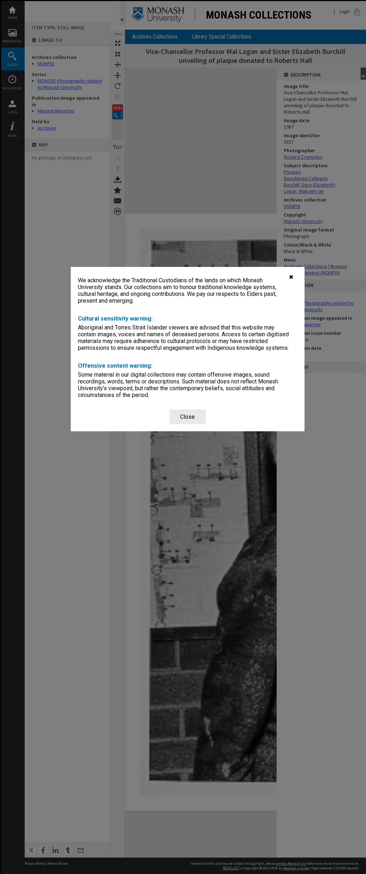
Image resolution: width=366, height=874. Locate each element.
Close (187, 416)
